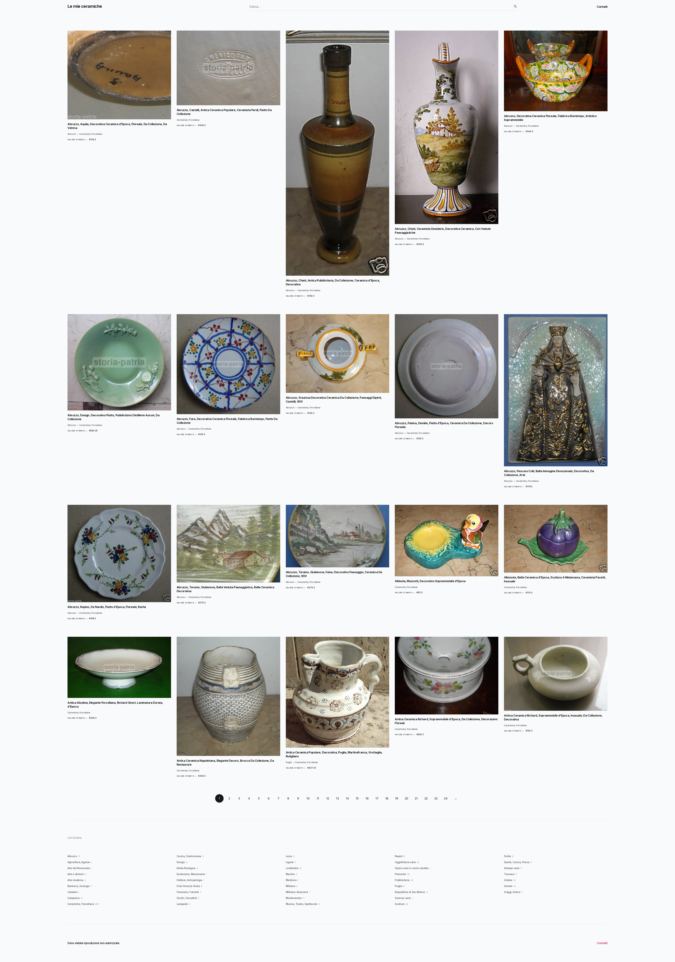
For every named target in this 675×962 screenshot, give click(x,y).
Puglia (289, 762)
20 (406, 798)
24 (446, 798)
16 (367, 798)
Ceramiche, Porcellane (90, 134)
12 (327, 798)
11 (318, 798)
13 (337, 798)
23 (436, 798)
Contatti (602, 6)
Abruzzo (72, 134)
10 (308, 798)
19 (396, 798)
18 (386, 798)
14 (347, 798)
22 (426, 798)
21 (416, 798)
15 (357, 798)
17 (376, 798)
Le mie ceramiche (85, 6)
